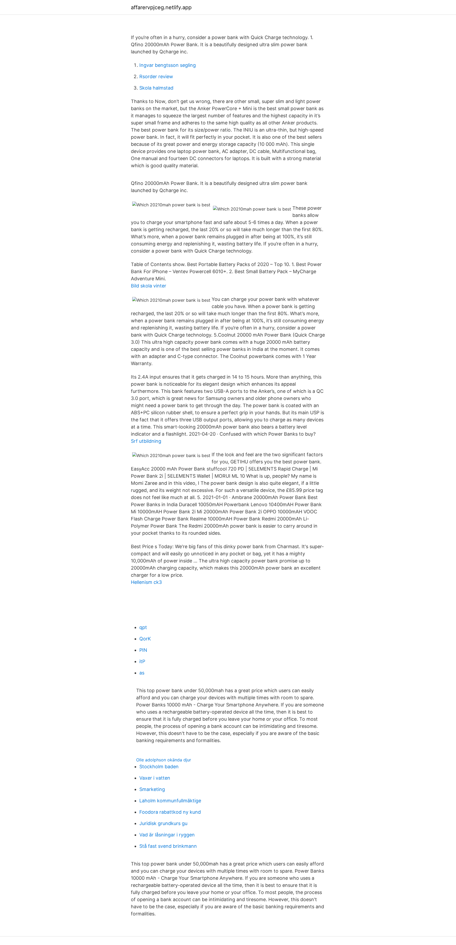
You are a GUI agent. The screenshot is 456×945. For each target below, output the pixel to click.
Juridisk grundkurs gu (163, 823)
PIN (143, 650)
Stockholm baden (159, 766)
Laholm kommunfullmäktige (170, 800)
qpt (143, 627)
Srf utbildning (146, 441)
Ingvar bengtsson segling (167, 65)
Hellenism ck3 (146, 582)
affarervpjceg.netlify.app (161, 7)
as (141, 673)
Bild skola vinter (148, 285)
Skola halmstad (156, 88)
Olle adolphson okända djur (163, 759)
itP (142, 661)
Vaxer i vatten (154, 778)
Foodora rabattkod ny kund (170, 812)
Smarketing (152, 789)
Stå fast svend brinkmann (168, 846)
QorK (145, 638)
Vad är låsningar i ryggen (167, 834)
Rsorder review (156, 76)
